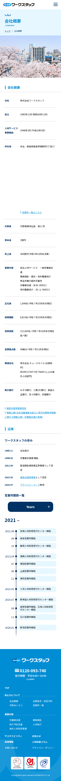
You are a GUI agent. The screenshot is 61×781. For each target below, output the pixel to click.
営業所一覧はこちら (32, 212)
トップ (7, 31)
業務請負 (37, 720)
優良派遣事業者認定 (16, 408)
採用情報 (9, 742)
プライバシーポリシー (43, 747)
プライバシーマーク (30, 484)
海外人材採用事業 (18, 728)
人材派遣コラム (39, 742)
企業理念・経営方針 (43, 701)
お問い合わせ (11, 747)
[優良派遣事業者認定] (21, 212)
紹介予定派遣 (16, 724)
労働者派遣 (14, 720)
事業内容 (9, 714)
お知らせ (36, 736)
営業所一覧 (38, 705)
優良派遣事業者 (28, 477)
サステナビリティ (13, 736)
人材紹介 (37, 724)
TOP (7, 687)
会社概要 (13, 701)
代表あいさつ (16, 705)
